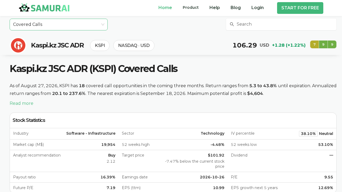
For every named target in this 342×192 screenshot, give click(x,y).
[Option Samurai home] (44, 7)
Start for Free (300, 7)
